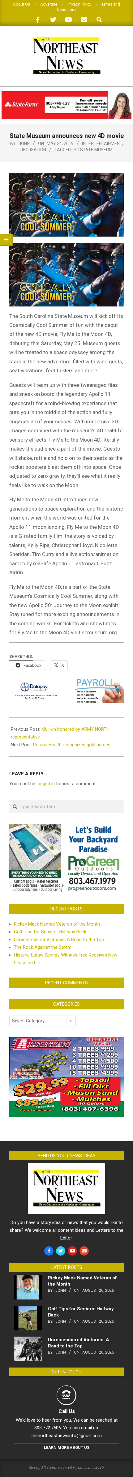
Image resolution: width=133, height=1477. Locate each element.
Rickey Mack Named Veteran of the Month (57, 924)
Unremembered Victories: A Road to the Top (59, 939)
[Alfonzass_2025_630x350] (66, 1041)
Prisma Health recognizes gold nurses (71, 744)
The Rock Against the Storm (42, 947)
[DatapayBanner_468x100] (66, 683)
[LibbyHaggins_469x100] (66, 94)
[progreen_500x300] (66, 828)
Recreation (33, 149)
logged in (45, 783)
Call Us (66, 1411)
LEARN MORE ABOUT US (66, 1447)
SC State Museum (93, 149)
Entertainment (105, 143)
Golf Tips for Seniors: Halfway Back (50, 932)
